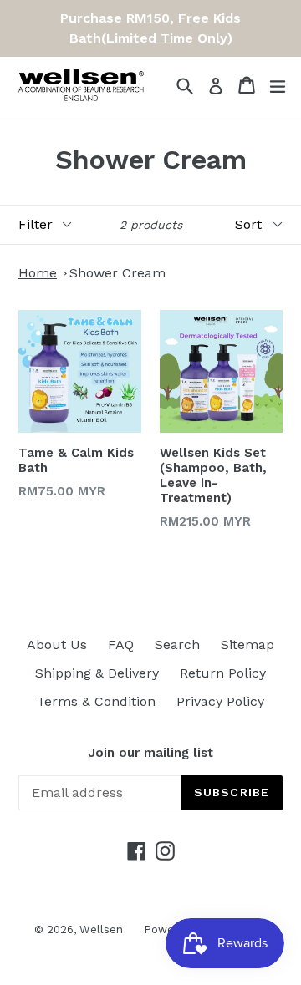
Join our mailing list (150, 752)
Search (177, 644)
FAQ (121, 644)
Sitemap (247, 644)
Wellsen (101, 929)
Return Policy (223, 673)
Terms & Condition (96, 701)
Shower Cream (117, 273)
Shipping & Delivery (97, 673)
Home (37, 273)
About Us (57, 644)
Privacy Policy (220, 701)
